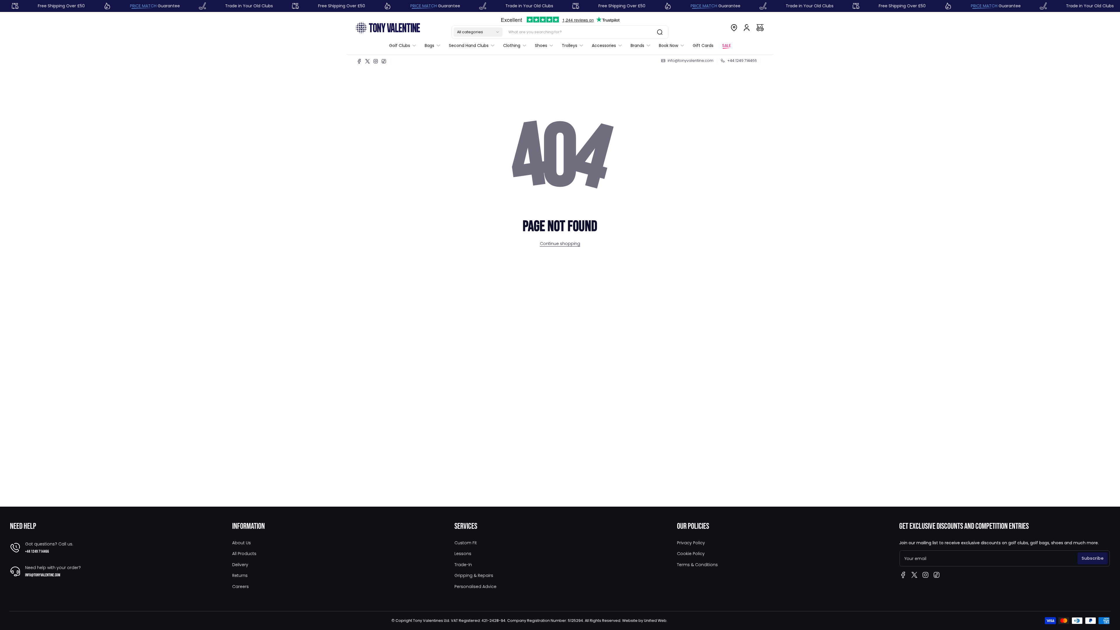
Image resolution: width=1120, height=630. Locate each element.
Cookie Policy (691, 553)
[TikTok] (383, 61)
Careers (240, 586)
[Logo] (388, 27)
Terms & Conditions (697, 565)
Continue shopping (560, 243)
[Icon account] (746, 27)
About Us (241, 543)
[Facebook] (359, 61)
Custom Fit (465, 543)
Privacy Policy (691, 543)
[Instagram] (375, 61)
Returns (240, 575)
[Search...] (659, 32)
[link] (404, 45)
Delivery (240, 565)
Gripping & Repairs (473, 575)
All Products (244, 553)
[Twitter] (367, 61)
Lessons (462, 553)
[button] (478, 32)
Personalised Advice (475, 586)
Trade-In (463, 565)
